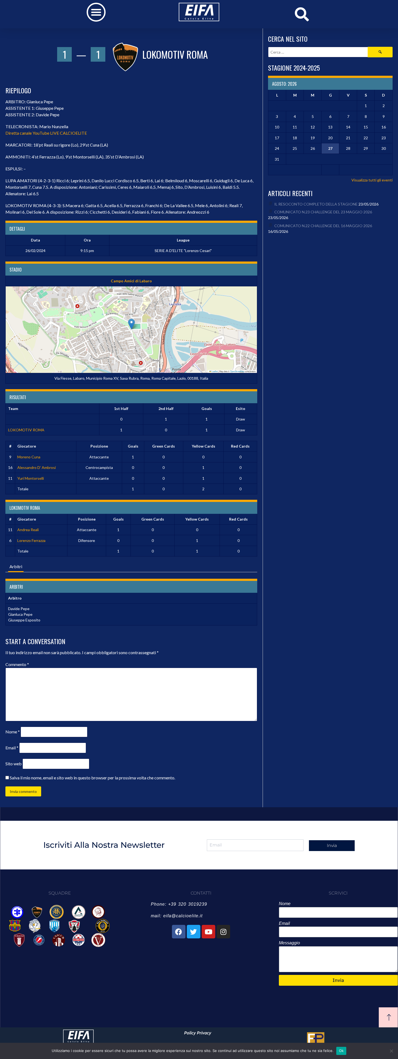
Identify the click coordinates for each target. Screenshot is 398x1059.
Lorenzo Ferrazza (31, 540)
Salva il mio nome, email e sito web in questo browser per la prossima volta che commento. (92, 777)
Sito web (13, 763)
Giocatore (26, 446)
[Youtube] (208, 931)
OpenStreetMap (237, 371)
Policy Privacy (197, 1032)
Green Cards (163, 446)
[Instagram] (223, 931)
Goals (133, 446)
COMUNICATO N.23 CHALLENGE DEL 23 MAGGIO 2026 (323, 212)
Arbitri (15, 566)
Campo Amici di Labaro (131, 281)
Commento (17, 664)
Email (11, 747)
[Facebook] (178, 931)
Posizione (99, 446)
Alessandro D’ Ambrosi (36, 467)
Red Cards (240, 446)
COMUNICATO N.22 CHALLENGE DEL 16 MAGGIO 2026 (323, 225)
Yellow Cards (203, 446)
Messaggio (289, 943)
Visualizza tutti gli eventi (372, 180)
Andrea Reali (28, 529)
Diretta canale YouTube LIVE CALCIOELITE (46, 132)
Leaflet (214, 371)
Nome (12, 731)
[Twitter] (193, 931)
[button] (96, 12)
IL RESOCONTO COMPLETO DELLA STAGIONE (316, 204)
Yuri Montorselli (30, 478)
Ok (341, 1050)
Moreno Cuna (28, 457)
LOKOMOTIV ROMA (26, 430)
